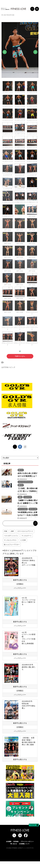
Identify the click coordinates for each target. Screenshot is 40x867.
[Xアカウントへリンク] (14, 836)
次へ (35, 55)
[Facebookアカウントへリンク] (26, 836)
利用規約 (16, 841)
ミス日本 (23, 540)
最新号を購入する (20, 580)
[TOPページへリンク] (13, 9)
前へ (4, 55)
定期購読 (20, 584)
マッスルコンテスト (10, 540)
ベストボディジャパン (11, 535)
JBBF (12, 531)
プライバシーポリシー (27, 841)
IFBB (5, 531)
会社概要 (8, 841)
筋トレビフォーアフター (12, 544)
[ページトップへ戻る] (34, 825)
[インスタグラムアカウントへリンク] (20, 836)
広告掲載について (24, 843)
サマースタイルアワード (25, 531)
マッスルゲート (27, 535)
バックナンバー (20, 588)
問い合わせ (13, 843)
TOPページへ (20, 356)
